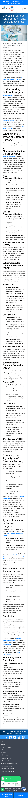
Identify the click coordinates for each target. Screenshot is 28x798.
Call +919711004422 (8, 771)
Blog (3, 750)
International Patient (8, 768)
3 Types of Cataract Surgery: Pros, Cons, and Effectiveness (14, 44)
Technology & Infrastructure (10, 763)
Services (4, 742)
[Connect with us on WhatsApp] (6, 737)
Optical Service (6, 758)
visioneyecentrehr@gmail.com (14, 1)
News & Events (6, 747)
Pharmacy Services (7, 761)
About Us (4, 744)
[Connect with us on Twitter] (14, 737)
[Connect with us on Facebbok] (10, 737)
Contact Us (5, 755)
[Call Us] (24, 788)
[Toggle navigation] (24, 9)
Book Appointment (7, 766)
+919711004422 (15, 4)
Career (4, 752)
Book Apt (20, 795)
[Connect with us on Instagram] (19, 737)
